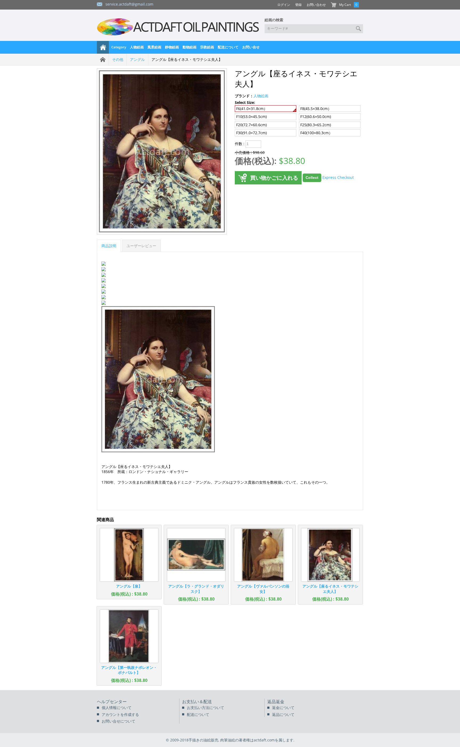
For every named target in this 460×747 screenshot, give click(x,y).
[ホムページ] (103, 47)
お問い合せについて (118, 721)
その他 (117, 59)
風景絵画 (154, 47)
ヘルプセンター (112, 701)
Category (118, 47)
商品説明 (108, 245)
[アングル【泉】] (129, 554)
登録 (298, 4)
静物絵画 (172, 47)
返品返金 (275, 701)
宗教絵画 (207, 47)
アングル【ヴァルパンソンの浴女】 (263, 589)
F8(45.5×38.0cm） (315, 108)
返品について (283, 714)
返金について (283, 707)
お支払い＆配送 (197, 701)
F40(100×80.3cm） (316, 132)
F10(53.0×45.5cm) (251, 116)
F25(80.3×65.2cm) (315, 124)
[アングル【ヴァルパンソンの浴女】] (263, 554)
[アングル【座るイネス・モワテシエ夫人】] (330, 554)
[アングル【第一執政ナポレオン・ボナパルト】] (129, 636)
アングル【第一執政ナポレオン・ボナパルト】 (129, 670)
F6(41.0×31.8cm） (251, 108)
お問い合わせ (316, 4)
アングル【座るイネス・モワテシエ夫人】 (330, 589)
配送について (228, 47)
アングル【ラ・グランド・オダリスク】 (196, 589)
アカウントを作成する (120, 714)
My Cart (345, 4)
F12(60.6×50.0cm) (315, 116)
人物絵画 (137, 47)
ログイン (283, 4)
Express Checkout (338, 177)
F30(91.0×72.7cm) (251, 132)
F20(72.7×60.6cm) (251, 124)
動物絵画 (189, 47)
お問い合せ (251, 47)
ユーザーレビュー (141, 245)
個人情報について (117, 707)
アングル (137, 59)
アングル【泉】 (129, 586)
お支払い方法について (205, 707)
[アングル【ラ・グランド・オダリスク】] (196, 554)
